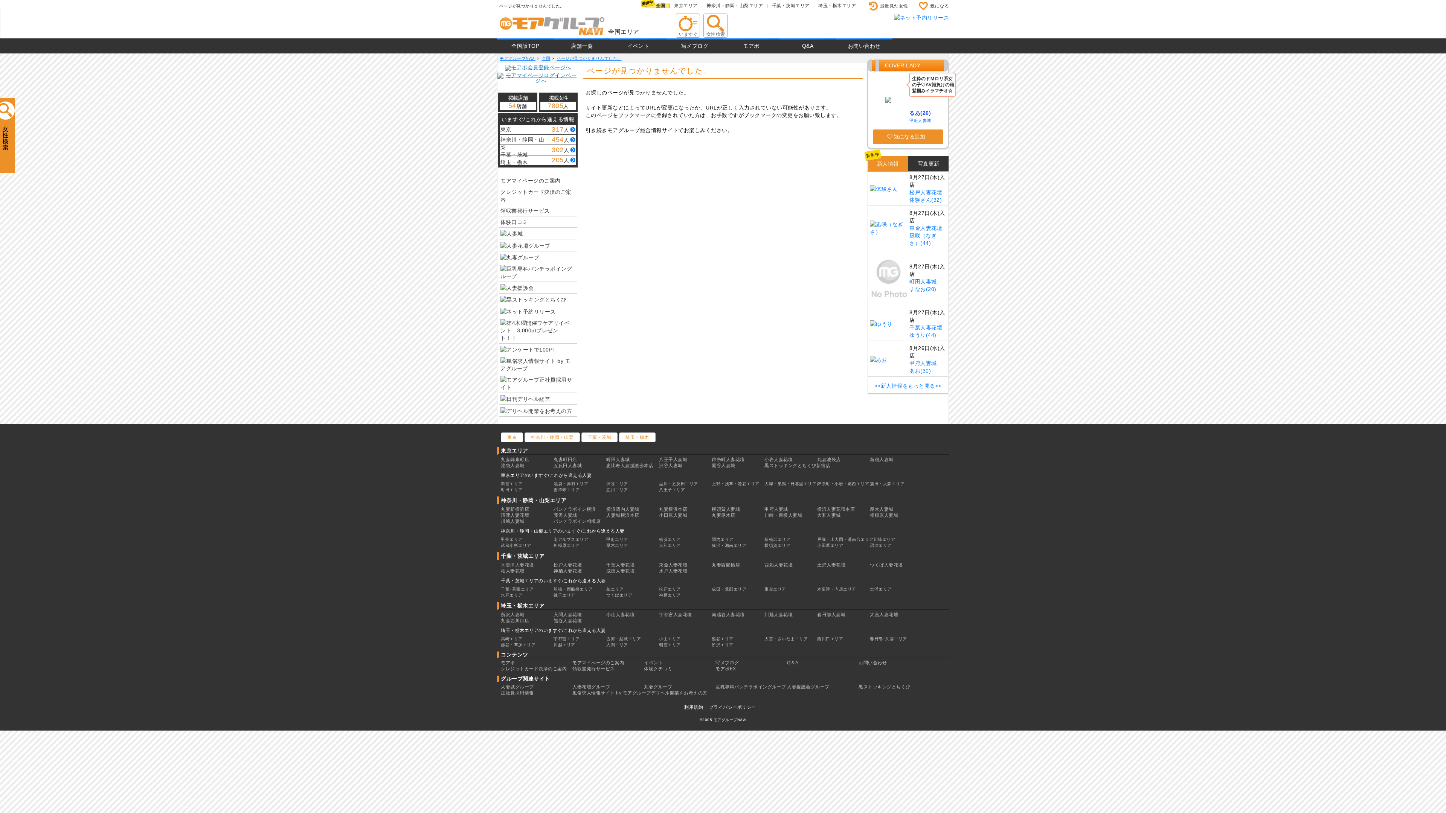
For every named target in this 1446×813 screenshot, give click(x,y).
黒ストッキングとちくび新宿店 (797, 465)
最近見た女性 (894, 6)
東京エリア (686, 5)
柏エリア (615, 589)
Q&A (808, 46)
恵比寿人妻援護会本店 (629, 465)
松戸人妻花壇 (925, 192)
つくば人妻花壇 (886, 565)
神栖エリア (670, 595)
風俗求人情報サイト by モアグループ (611, 693)
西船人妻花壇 (778, 565)
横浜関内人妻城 (622, 509)
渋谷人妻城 (671, 465)
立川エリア (617, 489)
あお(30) (920, 371)
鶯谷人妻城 (723, 465)
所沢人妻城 (513, 614)
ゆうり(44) (923, 335)
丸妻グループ (658, 687)
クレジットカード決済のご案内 (536, 195)
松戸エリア (670, 589)
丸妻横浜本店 (673, 509)
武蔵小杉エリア (516, 545)
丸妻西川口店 (515, 620)
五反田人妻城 (568, 465)
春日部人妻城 (831, 614)
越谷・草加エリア (518, 644)
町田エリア (512, 489)
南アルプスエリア (571, 539)
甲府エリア (617, 539)
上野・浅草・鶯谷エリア (736, 483)
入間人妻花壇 (568, 614)
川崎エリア (884, 539)
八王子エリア (672, 489)
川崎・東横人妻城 (783, 515)
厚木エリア (617, 545)
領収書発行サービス (525, 211)
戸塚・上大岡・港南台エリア (845, 539)
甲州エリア (512, 539)
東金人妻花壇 (925, 228)
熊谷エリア (723, 638)
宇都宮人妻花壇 (675, 614)
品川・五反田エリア (678, 483)
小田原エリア (830, 545)
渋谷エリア (617, 483)
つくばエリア (619, 595)
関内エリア (723, 539)
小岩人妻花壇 (778, 459)
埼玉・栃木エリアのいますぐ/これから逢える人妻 (553, 630)
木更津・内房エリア (836, 589)
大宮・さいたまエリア (786, 638)
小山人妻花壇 (620, 614)
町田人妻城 (923, 282)
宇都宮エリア (567, 638)
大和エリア (670, 545)
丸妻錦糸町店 (515, 459)
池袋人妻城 (513, 465)
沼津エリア (881, 545)
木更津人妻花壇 (517, 565)
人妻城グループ (517, 687)
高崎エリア (512, 638)
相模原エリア (567, 545)
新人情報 (888, 164)
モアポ (751, 46)
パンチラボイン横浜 (575, 509)
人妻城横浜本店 (622, 515)
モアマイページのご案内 (530, 181)
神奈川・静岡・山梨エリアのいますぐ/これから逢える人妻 (563, 531)
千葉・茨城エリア (791, 5)
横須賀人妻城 (726, 509)
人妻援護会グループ (808, 687)
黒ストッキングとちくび (885, 687)
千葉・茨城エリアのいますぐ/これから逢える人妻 (553, 580)
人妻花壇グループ (591, 687)
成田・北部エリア (729, 589)
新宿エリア (512, 483)
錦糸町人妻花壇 (728, 459)
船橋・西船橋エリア (573, 589)
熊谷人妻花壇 (568, 620)
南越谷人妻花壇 (728, 614)
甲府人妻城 (920, 120)
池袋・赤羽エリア (571, 483)
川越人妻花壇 (778, 614)
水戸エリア (512, 595)
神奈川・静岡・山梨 (552, 437)
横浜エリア (670, 539)
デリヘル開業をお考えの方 (679, 693)
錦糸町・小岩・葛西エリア (843, 483)
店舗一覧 (582, 46)
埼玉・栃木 (637, 437)
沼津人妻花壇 (515, 515)
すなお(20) (923, 289)
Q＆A (793, 662)
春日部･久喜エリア (888, 638)
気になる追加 (909, 137)
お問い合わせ (864, 46)
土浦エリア (881, 589)
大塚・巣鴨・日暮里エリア (790, 483)
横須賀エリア (777, 545)
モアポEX (725, 668)
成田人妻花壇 (620, 571)
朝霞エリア (670, 644)
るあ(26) (920, 113)
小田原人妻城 (673, 515)
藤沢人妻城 (565, 515)
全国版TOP (525, 46)
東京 (512, 437)
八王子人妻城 (673, 459)
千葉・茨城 (600, 437)
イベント (638, 46)
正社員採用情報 (517, 693)
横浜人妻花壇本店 (836, 509)
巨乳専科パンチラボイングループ (750, 687)
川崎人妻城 (513, 521)
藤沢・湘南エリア (729, 545)
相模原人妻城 (884, 515)
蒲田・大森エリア (887, 483)
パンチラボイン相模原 (577, 521)
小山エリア (670, 638)
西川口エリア (830, 638)
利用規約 (693, 707)
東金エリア (775, 589)
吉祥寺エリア (567, 489)
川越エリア (564, 644)
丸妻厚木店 (723, 515)
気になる (939, 6)
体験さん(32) (925, 200)
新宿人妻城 (882, 459)
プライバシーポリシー (732, 707)
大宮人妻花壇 (884, 614)
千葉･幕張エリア (517, 589)
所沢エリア (723, 644)
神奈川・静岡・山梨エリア (734, 5)
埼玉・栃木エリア (837, 5)
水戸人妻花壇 (673, 571)
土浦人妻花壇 (831, 565)
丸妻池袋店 (829, 459)
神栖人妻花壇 (568, 571)
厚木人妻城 (882, 509)
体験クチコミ (658, 668)
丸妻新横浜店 (515, 509)
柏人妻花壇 (513, 571)
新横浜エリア (777, 539)
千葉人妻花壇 (925, 327)
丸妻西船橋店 (726, 565)
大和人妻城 (829, 515)
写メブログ (695, 46)
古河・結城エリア (623, 638)
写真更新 (929, 164)
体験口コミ (514, 222)
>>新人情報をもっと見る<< (908, 386)
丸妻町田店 (565, 459)
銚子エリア (564, 595)
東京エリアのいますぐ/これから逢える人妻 (546, 475)
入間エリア (617, 644)
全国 (660, 5)
